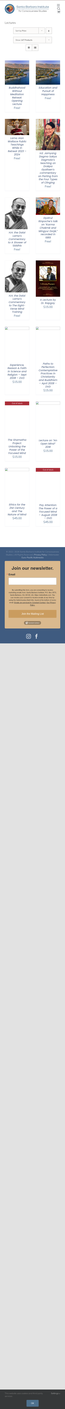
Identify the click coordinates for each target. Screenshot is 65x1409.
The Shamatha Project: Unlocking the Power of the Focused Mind (17, 446)
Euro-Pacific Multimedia (33, 557)
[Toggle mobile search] (58, 8)
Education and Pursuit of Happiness (48, 91)
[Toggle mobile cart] (58, 12)
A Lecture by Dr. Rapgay (48, 301)
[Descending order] (49, 30)
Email (12, 574)
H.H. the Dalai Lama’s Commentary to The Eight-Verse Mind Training (17, 304)
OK (32, 1403)
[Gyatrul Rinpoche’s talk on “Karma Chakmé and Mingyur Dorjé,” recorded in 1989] (48, 199)
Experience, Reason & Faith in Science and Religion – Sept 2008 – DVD (17, 371)
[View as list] (35, 48)
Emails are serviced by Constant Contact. (30, 602)
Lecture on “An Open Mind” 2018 (48, 444)
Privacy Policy (40, 554)
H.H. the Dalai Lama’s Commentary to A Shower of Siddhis (17, 239)
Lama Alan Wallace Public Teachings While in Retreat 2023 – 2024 (17, 146)
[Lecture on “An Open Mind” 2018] (48, 403)
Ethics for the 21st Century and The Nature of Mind (17, 509)
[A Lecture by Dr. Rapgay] (48, 262)
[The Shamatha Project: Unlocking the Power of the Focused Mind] (17, 403)
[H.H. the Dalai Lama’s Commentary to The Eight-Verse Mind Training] (17, 262)
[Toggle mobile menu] (58, 5)
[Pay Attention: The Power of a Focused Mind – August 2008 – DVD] (48, 470)
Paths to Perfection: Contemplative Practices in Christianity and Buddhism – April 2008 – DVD (48, 375)
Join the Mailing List (32, 613)
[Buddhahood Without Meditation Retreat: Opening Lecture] (17, 62)
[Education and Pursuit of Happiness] (48, 62)
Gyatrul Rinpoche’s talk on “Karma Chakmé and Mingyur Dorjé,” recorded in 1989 (48, 227)
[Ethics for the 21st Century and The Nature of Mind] (17, 470)
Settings (55, 1393)
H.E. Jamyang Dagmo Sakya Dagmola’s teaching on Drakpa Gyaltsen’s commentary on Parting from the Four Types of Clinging (48, 167)
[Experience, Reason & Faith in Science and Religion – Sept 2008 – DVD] (17, 328)
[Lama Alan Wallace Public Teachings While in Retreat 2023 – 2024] (17, 121)
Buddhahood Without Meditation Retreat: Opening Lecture (17, 96)
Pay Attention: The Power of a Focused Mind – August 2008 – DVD (48, 511)
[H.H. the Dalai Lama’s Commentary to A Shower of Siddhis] (17, 199)
